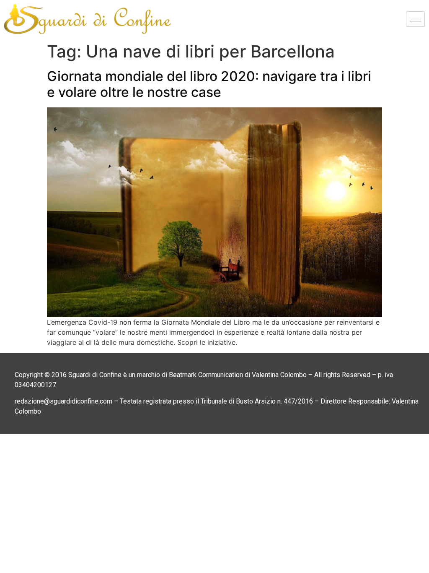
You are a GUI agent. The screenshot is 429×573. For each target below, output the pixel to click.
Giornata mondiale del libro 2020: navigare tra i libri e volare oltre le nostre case (209, 84)
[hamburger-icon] (415, 19)
